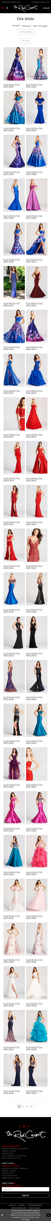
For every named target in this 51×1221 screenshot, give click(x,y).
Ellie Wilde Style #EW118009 (12, 260)
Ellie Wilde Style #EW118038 (34, 829)
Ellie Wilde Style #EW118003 (12, 129)
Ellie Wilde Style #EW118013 (12, 348)
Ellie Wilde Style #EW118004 (34, 129)
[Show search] (7, 7)
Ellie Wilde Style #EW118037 (12, 829)
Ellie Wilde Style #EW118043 (12, 960)
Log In (46, 8)
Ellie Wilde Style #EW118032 (12, 742)
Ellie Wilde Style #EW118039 (12, 873)
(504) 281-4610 (15, 2)
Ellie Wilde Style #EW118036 (34, 785)
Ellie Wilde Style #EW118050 (34, 1092)
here (27, 1219)
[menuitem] (3, 8)
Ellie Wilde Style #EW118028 (34, 654)
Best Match (16, 26)
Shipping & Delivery (35, 1205)
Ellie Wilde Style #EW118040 (34, 873)
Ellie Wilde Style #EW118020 (34, 479)
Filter (25, 40)
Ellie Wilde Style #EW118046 (34, 1004)
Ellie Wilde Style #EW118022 (34, 523)
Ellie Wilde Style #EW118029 (12, 698)
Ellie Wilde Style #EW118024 (34, 567)
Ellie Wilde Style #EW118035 (12, 785)
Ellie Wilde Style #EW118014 (34, 348)
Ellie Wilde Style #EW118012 (34, 304)
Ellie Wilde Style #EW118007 (12, 217)
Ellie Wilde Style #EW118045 (12, 1004)
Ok (48, 1215)
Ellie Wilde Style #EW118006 (34, 173)
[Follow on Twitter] (25, 1126)
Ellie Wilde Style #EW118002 (34, 85)
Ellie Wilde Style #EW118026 (34, 610)
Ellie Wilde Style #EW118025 (12, 610)
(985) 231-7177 (44, 2)
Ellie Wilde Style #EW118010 (34, 260)
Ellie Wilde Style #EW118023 (12, 567)
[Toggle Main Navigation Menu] (3, 8)
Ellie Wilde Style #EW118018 (34, 435)
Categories (25, 31)
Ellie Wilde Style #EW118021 (12, 523)
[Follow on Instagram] (30, 1126)
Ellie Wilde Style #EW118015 (12, 392)
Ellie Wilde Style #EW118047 (12, 1048)
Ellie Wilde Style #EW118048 (34, 1048)
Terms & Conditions (18, 1208)
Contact (12, 1205)
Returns (22, 1205)
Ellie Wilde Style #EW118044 (34, 960)
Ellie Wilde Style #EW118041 (12, 917)
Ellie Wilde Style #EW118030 (34, 698)
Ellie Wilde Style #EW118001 (12, 85)
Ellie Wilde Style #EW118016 (34, 392)
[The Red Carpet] (25, 11)
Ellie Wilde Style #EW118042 (34, 917)
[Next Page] (35, 1106)
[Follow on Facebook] (21, 1126)
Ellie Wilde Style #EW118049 (12, 1092)
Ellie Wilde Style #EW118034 (34, 742)
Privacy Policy (34, 1208)
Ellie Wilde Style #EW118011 (12, 304)
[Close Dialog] (2, 1215)
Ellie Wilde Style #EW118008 (34, 217)
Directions (8, 1163)
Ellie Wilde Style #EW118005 (12, 173)
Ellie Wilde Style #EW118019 (12, 479)
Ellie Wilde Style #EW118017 (12, 435)
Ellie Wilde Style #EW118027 (12, 654)
